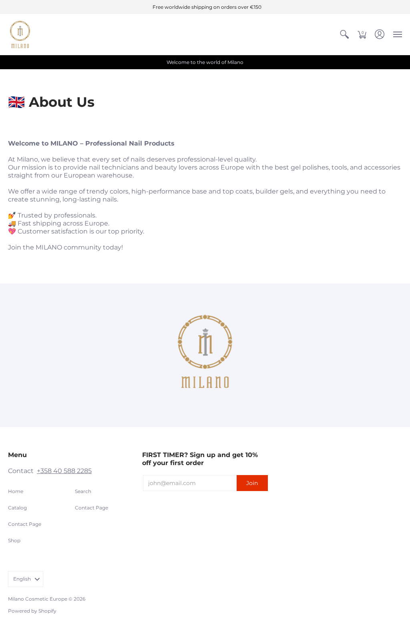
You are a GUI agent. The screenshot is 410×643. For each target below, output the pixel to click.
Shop (14, 540)
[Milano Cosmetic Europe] (20, 34)
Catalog (17, 508)
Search (83, 491)
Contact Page (24, 524)
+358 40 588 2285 (64, 471)
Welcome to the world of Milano (205, 62)
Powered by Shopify (32, 611)
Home (15, 491)
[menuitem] (344, 34)
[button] (344, 34)
